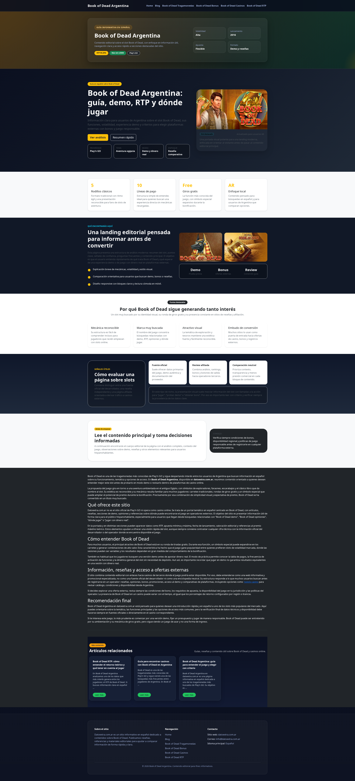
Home (149, 5)
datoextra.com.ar (227, 734)
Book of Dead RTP (256, 5)
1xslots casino (251, 581)
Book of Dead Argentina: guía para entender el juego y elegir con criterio (199, 665)
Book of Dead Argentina (108, 5)
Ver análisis (98, 137)
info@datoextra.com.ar (228, 739)
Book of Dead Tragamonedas (178, 5)
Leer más (99, 695)
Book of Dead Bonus (207, 5)
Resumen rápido (123, 137)
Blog (157, 5)
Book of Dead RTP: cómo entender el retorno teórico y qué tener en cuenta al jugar (109, 665)
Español (230, 743)
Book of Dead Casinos (233, 5)
